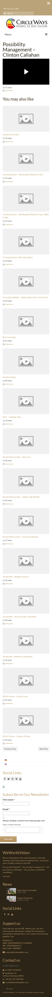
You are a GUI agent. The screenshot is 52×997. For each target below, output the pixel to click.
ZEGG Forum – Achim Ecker (15, 696)
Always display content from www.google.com (24, 821)
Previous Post (10, 749)
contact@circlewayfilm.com (17, 982)
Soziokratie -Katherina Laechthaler (18, 656)
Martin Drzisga (39, 992)
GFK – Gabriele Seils (12, 417)
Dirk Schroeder (9, 337)
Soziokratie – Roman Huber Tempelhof (19, 617)
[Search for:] (18, 13)
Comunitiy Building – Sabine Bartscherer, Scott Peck (25, 297)
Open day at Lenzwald (26, 890)
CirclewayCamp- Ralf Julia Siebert (18, 257)
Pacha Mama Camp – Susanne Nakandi (20, 537)
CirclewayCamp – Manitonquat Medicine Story (23, 174)
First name (9, 800)
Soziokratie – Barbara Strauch (16, 577)
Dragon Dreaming (24, 898)
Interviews (9, 90)
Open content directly (12, 825)
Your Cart (12, 9)
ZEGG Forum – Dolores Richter (16, 736)
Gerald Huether (9, 377)
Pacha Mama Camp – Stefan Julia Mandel (21, 497)
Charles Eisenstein (11, 134)
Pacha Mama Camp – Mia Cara (16, 457)
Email (6, 809)
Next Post (44, 749)
